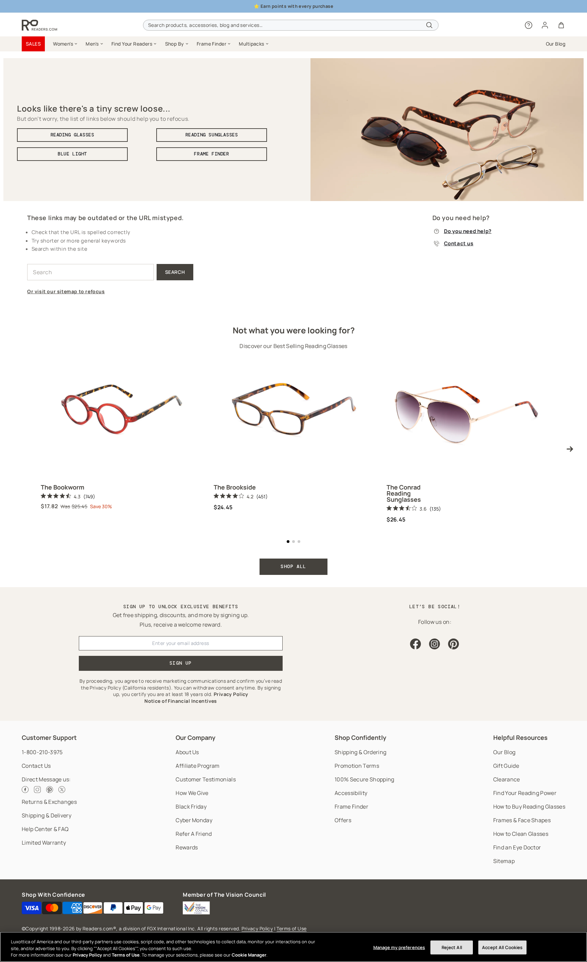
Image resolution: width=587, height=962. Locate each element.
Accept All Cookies (502, 947)
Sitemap (504, 861)
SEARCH (175, 272)
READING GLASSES (72, 135)
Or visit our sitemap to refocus (66, 291)
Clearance (506, 779)
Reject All (452, 947)
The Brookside (235, 487)
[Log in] (545, 25)
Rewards (187, 847)
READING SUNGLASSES (211, 135)
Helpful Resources (520, 737)
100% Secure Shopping (364, 779)
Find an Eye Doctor (517, 847)
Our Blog (504, 752)
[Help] (528, 25)
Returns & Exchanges (49, 802)
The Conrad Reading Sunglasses (404, 493)
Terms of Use (291, 928)
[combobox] (291, 25)
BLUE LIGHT (72, 154)
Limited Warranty (44, 842)
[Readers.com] (39, 25)
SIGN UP (181, 663)
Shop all (293, 566)
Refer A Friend (194, 833)
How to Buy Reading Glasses (529, 806)
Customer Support (49, 737)
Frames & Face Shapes (522, 820)
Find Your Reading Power (524, 793)
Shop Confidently (360, 737)
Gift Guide (506, 765)
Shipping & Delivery (46, 815)
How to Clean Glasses (520, 833)
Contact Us (36, 765)
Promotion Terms (357, 765)
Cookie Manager (249, 955)
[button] (65, 43)
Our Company (195, 737)
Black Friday (191, 806)
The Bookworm (62, 487)
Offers (343, 820)
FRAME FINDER (211, 154)
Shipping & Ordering (360, 752)
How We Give (192, 793)
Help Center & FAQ (45, 829)
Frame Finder (351, 806)
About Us (187, 752)
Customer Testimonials (206, 779)
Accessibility (351, 793)
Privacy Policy (257, 928)
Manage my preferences (399, 947)
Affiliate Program (197, 765)
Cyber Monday (194, 820)
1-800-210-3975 (42, 752)
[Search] (429, 25)
